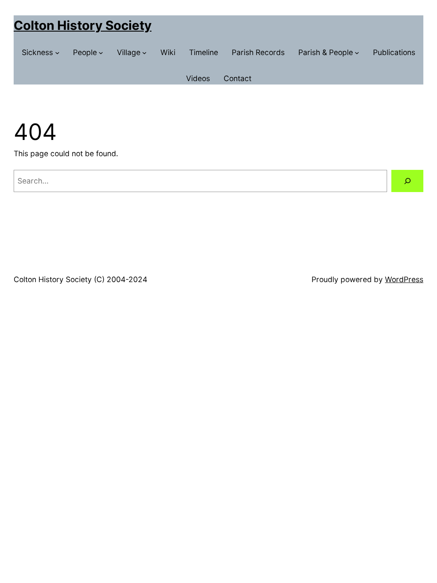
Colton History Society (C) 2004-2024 (80, 279)
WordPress (404, 279)
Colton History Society (82, 25)
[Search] (407, 181)
